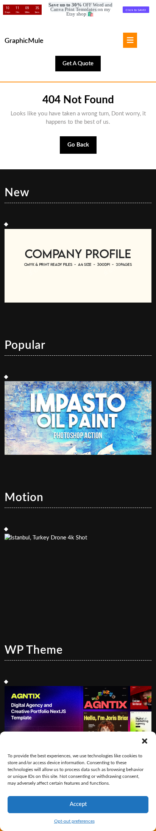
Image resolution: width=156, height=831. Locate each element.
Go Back (82, 148)
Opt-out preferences (74, 821)
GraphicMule (24, 41)
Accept (78, 804)
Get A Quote (81, 65)
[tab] (130, 40)
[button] (144, 741)
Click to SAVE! (136, 10)
